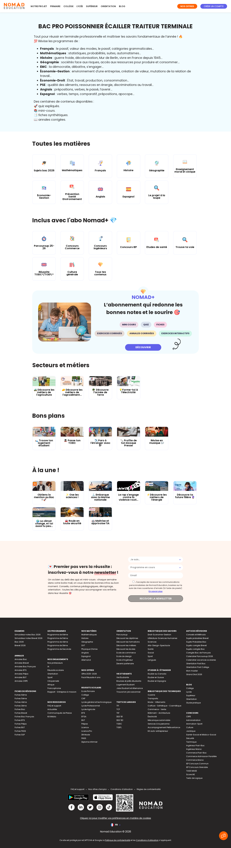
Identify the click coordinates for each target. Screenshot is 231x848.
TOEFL (119, 727)
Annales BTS (21, 670)
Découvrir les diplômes (127, 638)
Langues (152, 660)
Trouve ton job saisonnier (128, 692)
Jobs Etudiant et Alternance (129, 688)
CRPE (188, 716)
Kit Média (51, 716)
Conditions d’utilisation (147, 840)
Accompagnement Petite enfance (164, 727)
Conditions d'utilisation (121, 789)
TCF (118, 709)
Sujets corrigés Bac (195, 649)
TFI (117, 705)
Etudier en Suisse (156, 677)
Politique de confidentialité (117, 840)
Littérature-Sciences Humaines (162, 638)
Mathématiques (89, 634)
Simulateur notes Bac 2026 (28, 634)
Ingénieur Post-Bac (195, 745)
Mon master (192, 670)
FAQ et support (54, 705)
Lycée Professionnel (90, 705)
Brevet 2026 (20, 645)
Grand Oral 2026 (194, 674)
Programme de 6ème (57, 634)
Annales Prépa (21, 673)
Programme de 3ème (57, 645)
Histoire (84, 638)
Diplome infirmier (89, 742)
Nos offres (187, 6)
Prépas (84, 723)
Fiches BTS (20, 720)
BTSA (83, 716)
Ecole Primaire (88, 691)
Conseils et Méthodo (196, 634)
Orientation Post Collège (197, 667)
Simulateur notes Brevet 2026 (28, 638)
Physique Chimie (89, 649)
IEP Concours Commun (197, 763)
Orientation (108, 6)
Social (151, 652)
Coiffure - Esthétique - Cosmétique (164, 705)
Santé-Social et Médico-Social (201, 734)
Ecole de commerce (126, 652)
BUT (83, 720)
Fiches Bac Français (24, 716)
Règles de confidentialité (148, 789)
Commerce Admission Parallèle (201, 756)
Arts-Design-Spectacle (159, 645)
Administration (193, 720)
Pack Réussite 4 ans (90, 677)
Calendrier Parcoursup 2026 (199, 656)
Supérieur (92, 6)
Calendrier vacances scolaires (201, 660)
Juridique (190, 731)
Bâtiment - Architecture (159, 713)
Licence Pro (86, 731)
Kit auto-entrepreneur (158, 731)
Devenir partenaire (125, 663)
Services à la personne (158, 723)
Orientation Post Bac (196, 663)
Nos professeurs (55, 663)
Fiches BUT (20, 727)
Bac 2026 (19, 641)
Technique (191, 742)
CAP (83, 698)
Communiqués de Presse (59, 713)
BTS (83, 713)
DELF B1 (119, 716)
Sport (49, 677)
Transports (153, 698)
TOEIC (119, 723)
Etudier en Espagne (157, 681)
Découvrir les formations (128, 641)
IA (48, 666)
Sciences (152, 641)
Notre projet (39, 6)
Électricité (152, 716)
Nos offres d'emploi (97, 789)
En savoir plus (155, 591)
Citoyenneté (53, 681)
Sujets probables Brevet (197, 638)
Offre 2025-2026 (89, 673)
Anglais (85, 652)
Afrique (50, 684)
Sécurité (190, 738)
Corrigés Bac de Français (198, 652)
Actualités (52, 709)
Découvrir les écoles (125, 649)
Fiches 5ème (21, 698)
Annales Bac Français (25, 666)
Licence (85, 727)
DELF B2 (119, 720)
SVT (83, 645)
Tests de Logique (194, 778)
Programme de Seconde (59, 649)
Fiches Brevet (21, 713)
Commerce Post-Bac (196, 752)
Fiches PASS (20, 731)
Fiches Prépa (21, 723)
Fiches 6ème (21, 695)
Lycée (80, 6)
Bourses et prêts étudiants (128, 681)
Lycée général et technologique (96, 702)
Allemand (86, 660)
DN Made (85, 734)
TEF (117, 713)
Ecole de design (124, 656)
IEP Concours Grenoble (197, 767)
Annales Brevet (22, 663)
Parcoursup (121, 634)
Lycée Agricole (88, 709)
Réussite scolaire (55, 670)
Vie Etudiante (122, 677)
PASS (83, 738)
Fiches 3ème (21, 705)
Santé (150, 649)
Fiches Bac (20, 709)
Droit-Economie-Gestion (159, 634)
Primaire (55, 6)
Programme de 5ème (57, 638)
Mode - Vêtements (156, 702)
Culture (189, 727)
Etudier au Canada (157, 673)
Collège (68, 6)
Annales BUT (21, 677)
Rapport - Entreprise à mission (61, 692)
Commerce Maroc (195, 760)
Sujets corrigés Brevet (196, 645)
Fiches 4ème (21, 702)
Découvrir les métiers (126, 645)
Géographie (87, 641)
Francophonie (54, 688)
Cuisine (151, 695)
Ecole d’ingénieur (124, 660)
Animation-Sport (194, 723)
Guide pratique (193, 702)
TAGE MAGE (191, 770)
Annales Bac (21, 659)
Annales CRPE (21, 681)
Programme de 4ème (57, 641)
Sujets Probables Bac (196, 641)
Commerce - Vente (157, 709)
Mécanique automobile (159, 720)
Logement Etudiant (125, 684)
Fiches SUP (20, 734)
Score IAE (190, 774)
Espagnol (86, 656)
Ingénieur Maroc (194, 749)
